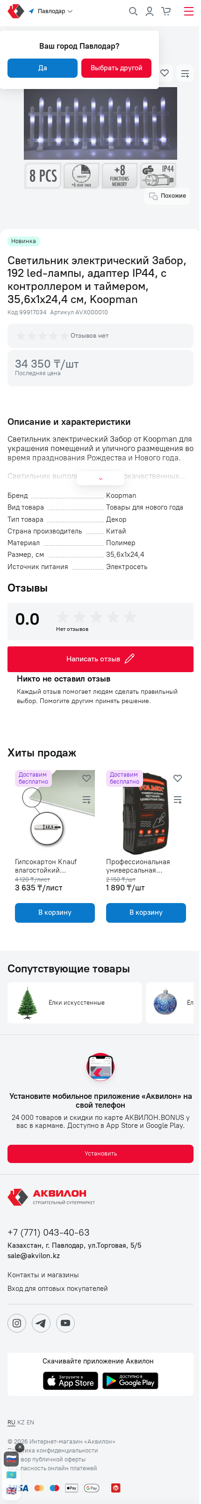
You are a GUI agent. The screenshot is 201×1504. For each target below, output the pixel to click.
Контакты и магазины (43, 1275)
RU (11, 1422)
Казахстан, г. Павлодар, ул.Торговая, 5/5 (74, 1246)
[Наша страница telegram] (41, 1323)
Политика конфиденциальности (52, 1450)
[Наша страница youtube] (65, 1323)
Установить (101, 1153)
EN (30, 1422)
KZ (21, 1422)
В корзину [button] (55, 912)
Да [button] (42, 68)
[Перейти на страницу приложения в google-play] (130, 1381)
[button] (164, 73)
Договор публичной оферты (46, 1459)
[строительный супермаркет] (15, 11)
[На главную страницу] (52, 1197)
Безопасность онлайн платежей (52, 1468)
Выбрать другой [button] (117, 68)
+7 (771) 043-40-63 (48, 1232)
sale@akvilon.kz (33, 1256)
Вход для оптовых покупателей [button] (57, 1289)
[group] (43, 336)
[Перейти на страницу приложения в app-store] (71, 1381)
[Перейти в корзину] (166, 11)
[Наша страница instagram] (16, 1323)
